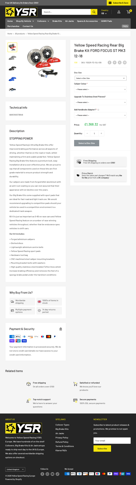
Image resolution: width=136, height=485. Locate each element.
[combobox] (101, 78)
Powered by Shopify (13, 479)
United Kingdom (13, 469)
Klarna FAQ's (61, 450)
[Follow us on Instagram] (47, 474)
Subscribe (102, 448)
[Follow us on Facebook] (42, 474)
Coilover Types (62, 424)
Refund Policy (62, 442)
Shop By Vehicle (23, 21)
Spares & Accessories (87, 21)
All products (20, 34)
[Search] (94, 12)
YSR (75, 62)
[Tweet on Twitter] (120, 62)
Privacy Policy (62, 437)
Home (10, 21)
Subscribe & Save (120, 3)
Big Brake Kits (62, 429)
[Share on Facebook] (109, 62)
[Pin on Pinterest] (114, 62)
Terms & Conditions (65, 446)
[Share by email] (125, 62)
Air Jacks (69, 21)
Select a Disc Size (86, 143)
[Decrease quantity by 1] (87, 133)
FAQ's (125, 26)
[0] (128, 11)
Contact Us (28, 26)
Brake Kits (57, 21)
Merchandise (13, 26)
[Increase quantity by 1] (101, 133)
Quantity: (78, 133)
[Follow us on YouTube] (52, 474)
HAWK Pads (106, 21)
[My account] (119, 11)
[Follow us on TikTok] (57, 474)
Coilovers (41, 21)
